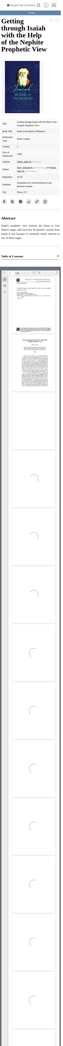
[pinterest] (20, 202)
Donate (31, 13)
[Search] (4, 272)
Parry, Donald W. (25, 167)
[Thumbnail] (4, 279)
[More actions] (57, 272)
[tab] (4, 280)
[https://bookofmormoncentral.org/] (44, 281)
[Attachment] (4, 292)
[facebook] (4, 202)
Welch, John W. (24, 161)
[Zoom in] (39, 272)
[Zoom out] (34, 272)
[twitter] (12, 202)
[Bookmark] (4, 285)
